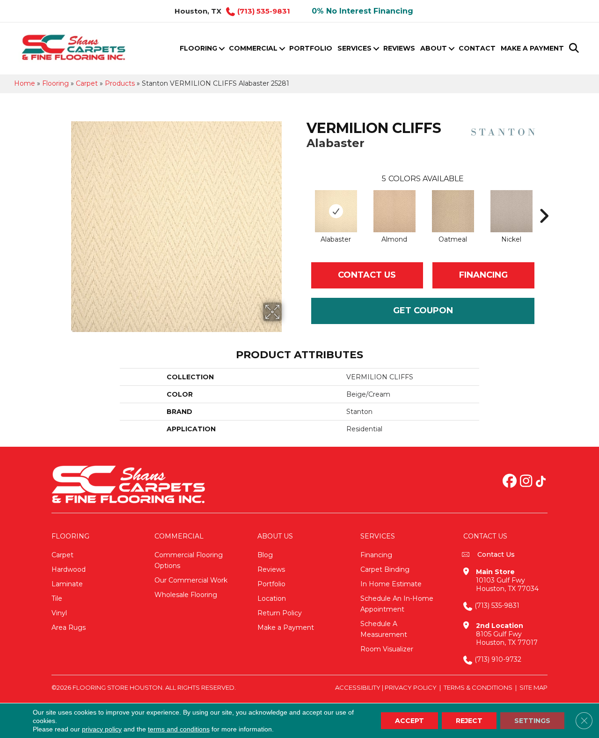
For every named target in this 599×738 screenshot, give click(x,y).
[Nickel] (511, 211)
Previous (302, 202)
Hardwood (68, 569)
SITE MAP (533, 687)
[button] (221, 48)
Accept (409, 720)
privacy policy (102, 729)
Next (544, 202)
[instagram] (526, 482)
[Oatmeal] (453, 211)
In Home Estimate (391, 584)
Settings (532, 720)
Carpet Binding (384, 569)
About (433, 48)
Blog (265, 555)
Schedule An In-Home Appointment (396, 603)
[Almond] (394, 211)
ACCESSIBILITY (357, 687)
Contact (477, 48)
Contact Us (367, 275)
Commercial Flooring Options (188, 560)
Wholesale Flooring (185, 594)
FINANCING (483, 275)
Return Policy (279, 613)
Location (271, 598)
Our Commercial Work (190, 580)
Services (354, 48)
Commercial (253, 48)
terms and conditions (179, 729)
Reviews (399, 48)
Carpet (87, 83)
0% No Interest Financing (362, 11)
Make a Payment (532, 48)
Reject (469, 720)
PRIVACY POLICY (411, 687)
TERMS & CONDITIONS (478, 687)
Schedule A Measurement (383, 629)
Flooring (198, 48)
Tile (56, 598)
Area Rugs (68, 627)
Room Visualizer (386, 649)
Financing (376, 555)
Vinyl (59, 613)
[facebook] (510, 482)
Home (24, 83)
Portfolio (310, 48)
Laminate (67, 584)
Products (120, 83)
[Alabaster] (336, 211)
